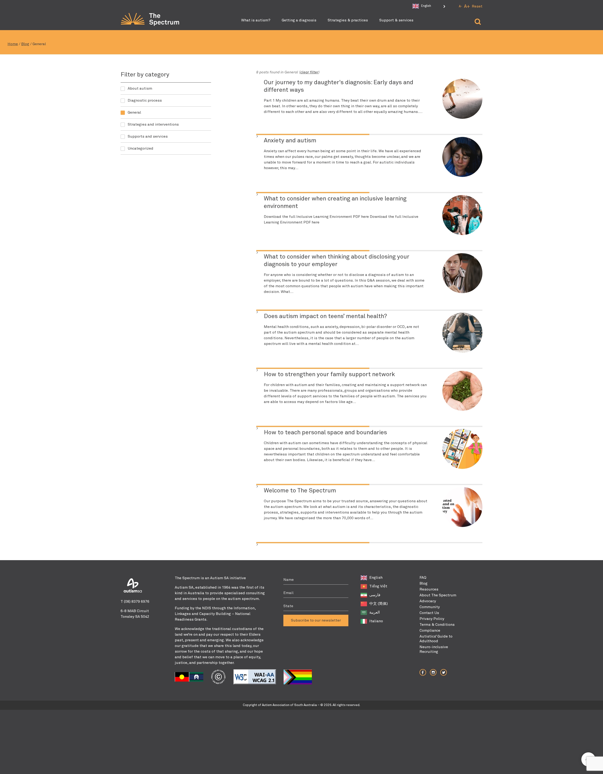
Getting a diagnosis (299, 20)
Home (13, 44)
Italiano (376, 621)
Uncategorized (140, 148)
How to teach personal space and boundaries (325, 433)
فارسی (374, 595)
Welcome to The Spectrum (300, 491)
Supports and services (148, 136)
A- (460, 6)
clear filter (309, 72)
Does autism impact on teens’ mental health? (325, 316)
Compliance (430, 630)
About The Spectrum (438, 595)
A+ (467, 6)
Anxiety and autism (290, 141)
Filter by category (145, 75)
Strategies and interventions (153, 124)
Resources (429, 589)
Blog (25, 44)
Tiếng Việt (378, 586)
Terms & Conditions (437, 624)
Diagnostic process (145, 100)
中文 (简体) (378, 604)
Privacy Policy (432, 619)
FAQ (423, 577)
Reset (477, 6)
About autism (140, 88)
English (376, 577)
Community (430, 607)
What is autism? (255, 20)
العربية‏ (374, 612)
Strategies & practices (348, 20)
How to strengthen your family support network (329, 374)
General (134, 112)
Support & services (396, 20)
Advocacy (428, 601)
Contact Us (429, 613)
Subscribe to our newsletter (316, 620)
